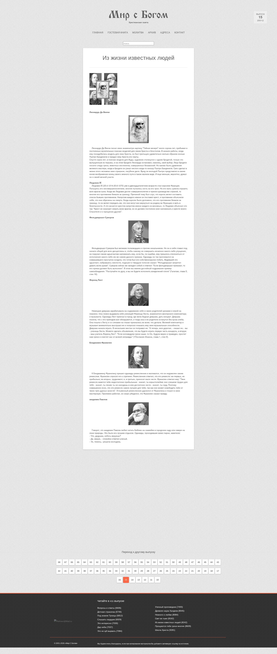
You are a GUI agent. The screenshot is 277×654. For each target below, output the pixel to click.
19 (205, 571)
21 (192, 571)
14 (132, 580)
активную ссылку (170, 643)
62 (97, 562)
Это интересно (104, 623)
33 (116, 571)
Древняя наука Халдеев (166, 611)
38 (84, 571)
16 (119, 580)
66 (72, 562)
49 (180, 562)
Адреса (165, 32)
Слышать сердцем (106, 619)
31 (129, 571)
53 (154, 562)
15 (126, 580)
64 (84, 562)
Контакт (179, 32)
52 (161, 562)
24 (173, 571)
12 (145, 580)
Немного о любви (163, 615)
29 (142, 571)
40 (72, 571)
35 (103, 571)
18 (211, 571)
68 (59, 562)
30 (135, 571)
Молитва (138, 32)
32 (122, 571)
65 (78, 562)
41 (65, 571)
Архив (152, 32)
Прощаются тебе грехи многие (169, 626)
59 (116, 562)
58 (122, 562)
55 (142, 562)
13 (138, 580)
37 (91, 571)
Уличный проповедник (165, 607)
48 (186, 562)
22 (186, 571)
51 (167, 562)
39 (78, 571)
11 (151, 580)
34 (110, 571)
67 (65, 562)
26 (161, 571)
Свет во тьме (161, 618)
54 (148, 562)
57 (129, 562)
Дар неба (101, 627)
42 (59, 571)
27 (154, 571)
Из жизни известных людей (168, 622)
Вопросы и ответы (106, 608)
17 (218, 571)
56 (135, 562)
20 (199, 571)
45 (205, 562)
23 (180, 571)
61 (103, 562)
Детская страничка (106, 612)
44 (211, 562)
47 (192, 562)
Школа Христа (162, 630)
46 (199, 562)
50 (173, 562)
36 (97, 571)
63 (91, 562)
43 (218, 562)
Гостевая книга (118, 32)
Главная (97, 32)
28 (148, 571)
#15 (112, 601)
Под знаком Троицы (106, 615)
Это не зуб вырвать (106, 631)
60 (110, 562)
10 (157, 580)
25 (167, 571)
